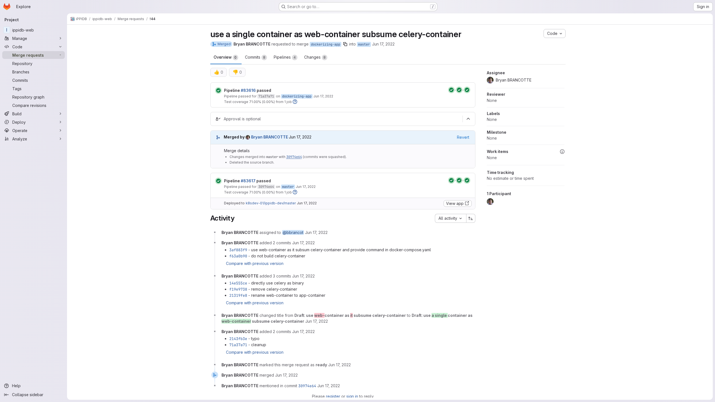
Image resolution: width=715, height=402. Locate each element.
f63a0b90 (238, 256)
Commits (255, 57)
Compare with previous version (254, 263)
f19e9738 (238, 289)
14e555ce (238, 283)
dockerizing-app (325, 44)
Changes (315, 57)
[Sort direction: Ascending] (470, 218)
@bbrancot (293, 232)
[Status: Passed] (218, 90)
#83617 (248, 180)
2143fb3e (238, 338)
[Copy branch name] (345, 44)
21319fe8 (238, 295)
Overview (225, 57)
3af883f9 (238, 249)
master (364, 44)
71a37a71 (266, 96)
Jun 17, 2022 (383, 44)
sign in (352, 396)
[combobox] (450, 218)
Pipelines (285, 57)
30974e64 (294, 157)
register (333, 396)
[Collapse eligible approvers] (468, 119)
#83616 (248, 90)
